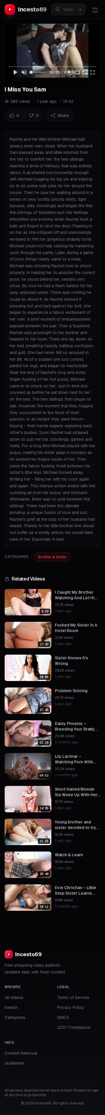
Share (63, 115)
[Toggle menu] (95, 10)
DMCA (63, 1017)
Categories (15, 1017)
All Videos (14, 997)
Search (11, 1007)
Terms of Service (73, 997)
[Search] (79, 9)
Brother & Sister (52, 556)
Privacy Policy (70, 1007)
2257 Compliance (73, 1027)
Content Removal (21, 1053)
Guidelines (14, 1063)
